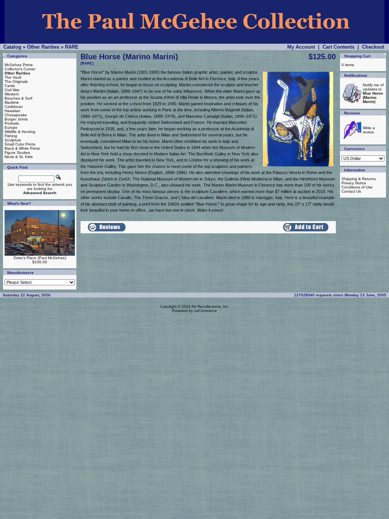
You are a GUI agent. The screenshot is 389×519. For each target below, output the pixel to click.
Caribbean (14, 106)
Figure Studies (17, 152)
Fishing (11, 136)
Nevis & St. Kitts (19, 157)
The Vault (13, 77)
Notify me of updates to (373, 93)
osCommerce (205, 311)
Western (12, 94)
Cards (10, 86)
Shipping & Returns (359, 179)
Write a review (369, 130)
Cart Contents (338, 47)
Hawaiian (13, 111)
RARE (72, 47)
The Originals (16, 81)
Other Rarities (43, 47)
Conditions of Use (357, 187)
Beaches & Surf (18, 98)
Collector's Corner (20, 69)
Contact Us (351, 191)
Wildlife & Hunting (20, 132)
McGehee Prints (19, 65)
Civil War (12, 90)
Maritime (12, 102)
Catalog (12, 47)
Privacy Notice (354, 183)
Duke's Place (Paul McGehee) (40, 258)
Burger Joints (16, 119)
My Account (301, 47)
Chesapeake (16, 115)
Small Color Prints (20, 144)
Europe (11, 127)
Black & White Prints (22, 148)
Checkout (373, 47)
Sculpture (13, 140)
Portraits (12, 123)
